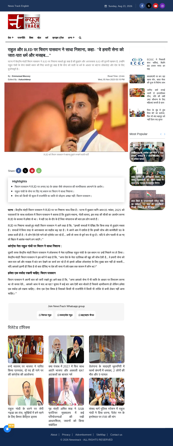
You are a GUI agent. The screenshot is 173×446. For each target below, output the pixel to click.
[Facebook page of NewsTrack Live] (142, 5)
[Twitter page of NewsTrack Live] (149, 5)
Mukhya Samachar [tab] (147, 50)
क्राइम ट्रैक (58, 37)
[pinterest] (32, 170)
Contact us (116, 434)
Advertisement (83, 434)
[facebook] (18, 170)
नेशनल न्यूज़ (46, 315)
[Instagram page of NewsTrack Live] (162, 5)
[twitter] (25, 170)
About (54, 434)
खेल (39, 37)
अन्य (70, 37)
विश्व (31, 37)
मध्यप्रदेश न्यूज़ (66, 315)
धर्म (46, 37)
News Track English (18, 6)
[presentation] (161, 134)
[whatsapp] (39, 170)
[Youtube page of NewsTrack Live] (155, 5)
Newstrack (75, 439)
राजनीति (21, 37)
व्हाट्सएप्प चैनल (87, 315)
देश (9, 37)
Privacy (66, 434)
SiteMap (100, 434)
